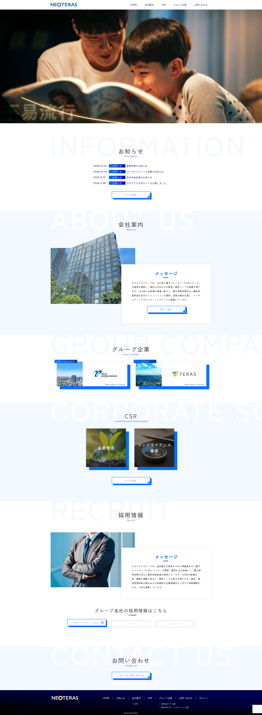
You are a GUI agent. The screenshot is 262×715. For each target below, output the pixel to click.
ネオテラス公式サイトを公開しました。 (148, 183)
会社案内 (149, 5)
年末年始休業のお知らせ (139, 177)
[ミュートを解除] (247, 111)
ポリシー (203, 698)
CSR (164, 5)
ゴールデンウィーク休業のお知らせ (145, 171)
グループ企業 (180, 5)
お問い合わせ (201, 5)
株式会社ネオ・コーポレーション (174, 707)
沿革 (136, 704)
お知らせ (120, 698)
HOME (133, 5)
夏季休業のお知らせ (137, 166)
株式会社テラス (167, 704)
